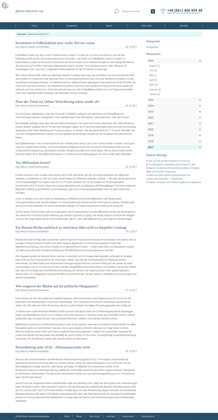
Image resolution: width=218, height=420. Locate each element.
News (109, 25)
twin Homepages (195, 416)
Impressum (128, 416)
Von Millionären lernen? (33, 163)
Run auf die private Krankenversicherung (169, 161)
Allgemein (153, 47)
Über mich (146, 25)
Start (34, 25)
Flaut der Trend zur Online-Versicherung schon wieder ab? (58, 101)
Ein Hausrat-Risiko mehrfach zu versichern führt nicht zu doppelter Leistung (71, 227)
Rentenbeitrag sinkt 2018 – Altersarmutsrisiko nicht (53, 347)
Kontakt (184, 25)
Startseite (21, 34)
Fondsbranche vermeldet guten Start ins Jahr (172, 164)
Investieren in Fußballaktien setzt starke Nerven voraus (55, 43)
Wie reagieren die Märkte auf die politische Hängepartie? (57, 286)
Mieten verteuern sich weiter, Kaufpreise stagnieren (175, 182)
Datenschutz (148, 416)
